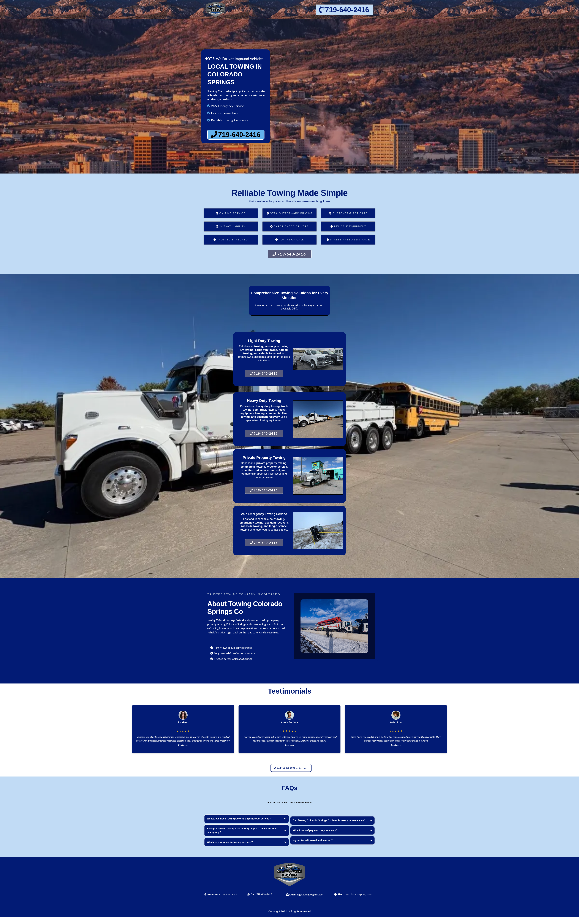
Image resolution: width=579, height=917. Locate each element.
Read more (183, 745)
